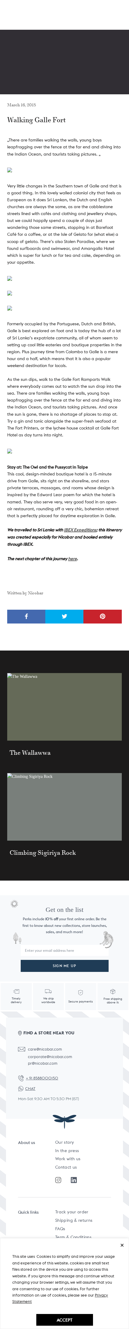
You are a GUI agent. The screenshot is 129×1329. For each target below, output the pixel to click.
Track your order (71, 1211)
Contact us (66, 1167)
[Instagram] (58, 1180)
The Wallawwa (30, 752)
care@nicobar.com (45, 1049)
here (72, 558)
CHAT (30, 1088)
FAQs (60, 1228)
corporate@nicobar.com (50, 1056)
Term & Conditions (73, 1237)
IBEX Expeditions (80, 529)
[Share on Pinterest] (102, 617)
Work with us (67, 1158)
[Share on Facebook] (27, 617)
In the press (67, 1150)
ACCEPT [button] (64, 1319)
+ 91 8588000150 (42, 1078)
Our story (64, 1142)
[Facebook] (74, 1180)
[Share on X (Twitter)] (64, 617)
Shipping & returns (73, 1220)
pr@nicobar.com (42, 1063)
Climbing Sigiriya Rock (43, 852)
